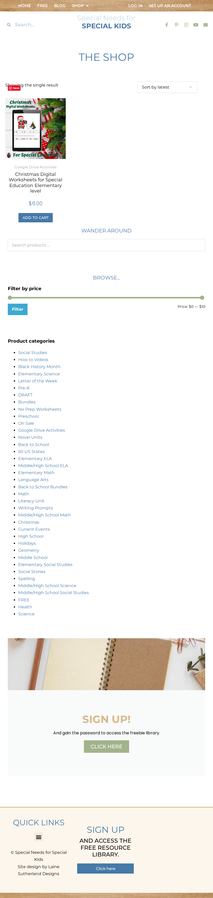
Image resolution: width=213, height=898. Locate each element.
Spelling (26, 578)
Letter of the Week (37, 380)
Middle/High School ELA (43, 465)
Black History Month (39, 366)
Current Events (34, 529)
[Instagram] (186, 24)
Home (24, 5)
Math (23, 493)
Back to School (33, 444)
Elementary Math (36, 472)
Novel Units (30, 437)
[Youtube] (196, 24)
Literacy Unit (31, 500)
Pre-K (24, 387)
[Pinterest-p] (176, 24)
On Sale (26, 423)
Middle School (33, 557)
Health (25, 606)
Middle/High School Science (47, 585)
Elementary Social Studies (45, 564)
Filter (17, 309)
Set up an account (170, 5)
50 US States (31, 451)
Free (42, 5)
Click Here (106, 746)
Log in (135, 5)
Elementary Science (39, 373)
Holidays (27, 543)
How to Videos (33, 359)
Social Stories (31, 571)
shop (78, 5)
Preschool (28, 416)
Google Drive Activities (41, 430)
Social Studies (32, 352)
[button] (38, 837)
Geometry (28, 550)
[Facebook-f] (166, 24)
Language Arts (33, 479)
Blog (60, 5)
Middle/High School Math (44, 515)
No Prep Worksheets (39, 409)
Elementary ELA (35, 458)
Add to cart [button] (36, 217)
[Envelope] (205, 24)
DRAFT (25, 395)
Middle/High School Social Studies (53, 592)
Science (26, 613)
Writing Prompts (35, 507)
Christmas (28, 522)
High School (30, 536)
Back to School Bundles (43, 486)
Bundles (27, 402)
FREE (24, 599)
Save (16, 88)
